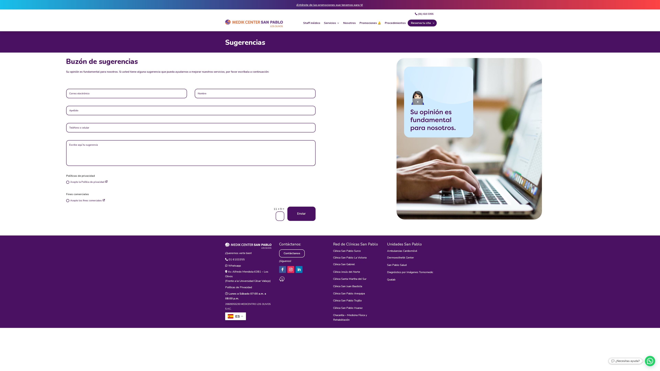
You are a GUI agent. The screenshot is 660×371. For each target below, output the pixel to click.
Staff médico (311, 23)
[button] (650, 361)
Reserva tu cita (421, 23)
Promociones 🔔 (370, 23)
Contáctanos (292, 253)
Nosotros (349, 23)
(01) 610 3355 (425, 14)
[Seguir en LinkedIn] (299, 269)
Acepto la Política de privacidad (87, 182)
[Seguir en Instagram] (290, 269)
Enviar (301, 213)
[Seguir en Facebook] (282, 269)
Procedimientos (395, 23)
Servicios (330, 23)
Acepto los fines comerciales (86, 200)
